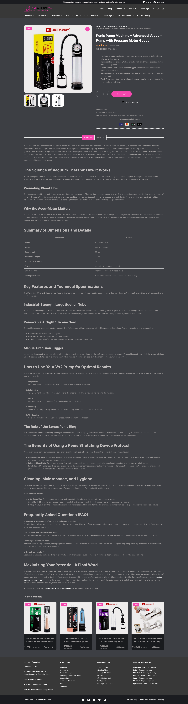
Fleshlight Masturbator (105, 683)
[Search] (153, 9)
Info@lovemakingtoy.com (43, 689)
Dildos (67, 16)
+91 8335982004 (40, 684)
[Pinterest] (99, 700)
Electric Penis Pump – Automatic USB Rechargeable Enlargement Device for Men (40, 641)
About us (63, 667)
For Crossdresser (124, 16)
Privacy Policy (132, 699)
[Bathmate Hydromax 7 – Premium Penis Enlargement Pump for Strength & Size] (76, 618)
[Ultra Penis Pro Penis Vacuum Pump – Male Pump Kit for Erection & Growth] (112, 618)
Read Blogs (144, 9)
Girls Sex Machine (104, 673)
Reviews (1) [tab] (100, 137)
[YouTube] (94, 700)
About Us (132, 9)
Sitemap (63, 686)
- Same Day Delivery (144, 673)
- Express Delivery (142, 670)
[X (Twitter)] (88, 700)
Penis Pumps (111, 112)
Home (102, 9)
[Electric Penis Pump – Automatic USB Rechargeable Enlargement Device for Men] (40, 618)
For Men (28, 16)
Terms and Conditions (148, 699)
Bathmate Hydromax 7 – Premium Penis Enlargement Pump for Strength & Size (76, 641)
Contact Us (120, 9)
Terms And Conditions (68, 681)
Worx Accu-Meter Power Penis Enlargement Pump (121, 115)
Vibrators (56, 16)
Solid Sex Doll (102, 681)
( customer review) (114, 45)
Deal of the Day (143, 16)
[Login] (158, 9)
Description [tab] (88, 137)
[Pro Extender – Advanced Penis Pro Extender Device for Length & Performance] (148, 618)
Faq (61, 683)
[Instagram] (105, 700)
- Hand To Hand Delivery (145, 675)
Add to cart (121, 94)
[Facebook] (83, 700)
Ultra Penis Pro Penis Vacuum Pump (59, 588)
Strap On (94, 16)
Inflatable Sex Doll (104, 678)
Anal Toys (108, 16)
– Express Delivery (144, 667)
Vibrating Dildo (102, 670)
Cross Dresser (102, 667)
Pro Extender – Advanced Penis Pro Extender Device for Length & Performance (148, 641)
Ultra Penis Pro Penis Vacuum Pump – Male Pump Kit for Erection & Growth (112, 641)
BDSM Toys (80, 16)
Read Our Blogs (66, 673)
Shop (110, 9)
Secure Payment (66, 678)
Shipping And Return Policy (70, 675)
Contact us (64, 670)
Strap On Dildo (102, 675)
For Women (42, 16)
